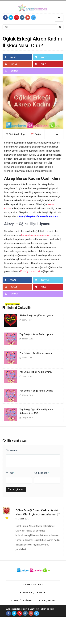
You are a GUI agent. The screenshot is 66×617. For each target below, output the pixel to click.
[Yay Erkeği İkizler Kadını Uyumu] (10, 376)
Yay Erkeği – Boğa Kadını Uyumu (36, 390)
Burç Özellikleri (23, 600)
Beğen (37, 134)
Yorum (14, 450)
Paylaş (13, 57)
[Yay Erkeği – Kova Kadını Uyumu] (10, 338)
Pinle (43, 64)
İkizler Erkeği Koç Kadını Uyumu (36, 315)
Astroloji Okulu (34, 584)
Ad (12, 472)
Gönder (14, 71)
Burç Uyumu (48, 600)
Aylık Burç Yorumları (34, 592)
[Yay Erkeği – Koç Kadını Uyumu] (10, 357)
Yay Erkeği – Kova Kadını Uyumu (36, 334)
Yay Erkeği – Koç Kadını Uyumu (36, 353)
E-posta (43, 472)
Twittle (45, 57)
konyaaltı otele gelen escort (35, 235)
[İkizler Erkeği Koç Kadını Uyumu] (10, 320)
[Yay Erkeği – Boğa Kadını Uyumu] (10, 395)
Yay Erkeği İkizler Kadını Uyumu (36, 372)
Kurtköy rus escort (30, 271)
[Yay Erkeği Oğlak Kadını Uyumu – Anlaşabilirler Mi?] (10, 414)
